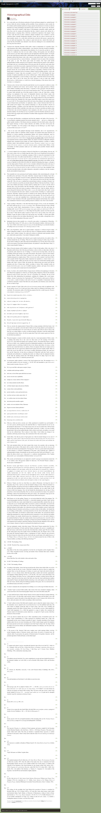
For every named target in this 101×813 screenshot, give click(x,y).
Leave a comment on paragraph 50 (56, 544)
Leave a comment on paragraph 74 (56, 704)
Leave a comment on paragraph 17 (56, 307)
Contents (66, 9)
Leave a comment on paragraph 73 (56, 700)
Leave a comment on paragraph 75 (56, 707)
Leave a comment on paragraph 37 (56, 404)
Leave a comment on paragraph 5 (56, 130)
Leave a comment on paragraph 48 (56, 526)
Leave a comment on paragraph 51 (56, 548)
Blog (72, 1)
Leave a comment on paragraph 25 (56, 367)
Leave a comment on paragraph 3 (56, 84)
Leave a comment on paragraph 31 (56, 385)
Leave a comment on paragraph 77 (56, 717)
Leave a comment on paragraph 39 (56, 410)
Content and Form (1, 1)
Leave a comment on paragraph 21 (56, 319)
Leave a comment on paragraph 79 (56, 726)
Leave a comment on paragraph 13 (56, 295)
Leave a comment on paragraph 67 (56, 668)
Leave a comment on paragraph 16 (56, 304)
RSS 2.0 (42, 801)
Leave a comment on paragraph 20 (56, 316)
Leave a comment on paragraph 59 (56, 602)
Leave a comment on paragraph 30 (56, 382)
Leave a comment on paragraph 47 (56, 482)
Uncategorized (18, 801)
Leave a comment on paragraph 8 (56, 221)
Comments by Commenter (70, 1)
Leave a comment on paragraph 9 (56, 229)
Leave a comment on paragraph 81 (56, 741)
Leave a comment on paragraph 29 (56, 379)
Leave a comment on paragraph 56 (56, 586)
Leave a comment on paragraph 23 (56, 326)
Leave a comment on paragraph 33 (56, 392)
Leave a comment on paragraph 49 (56, 541)
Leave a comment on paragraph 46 (56, 465)
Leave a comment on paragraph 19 (56, 313)
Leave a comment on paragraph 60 (56, 616)
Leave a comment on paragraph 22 (56, 322)
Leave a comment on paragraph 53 (56, 561)
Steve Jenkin (13, 18)
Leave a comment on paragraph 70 (56, 682)
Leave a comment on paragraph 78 (56, 723)
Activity (84, 9)
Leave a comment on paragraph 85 (56, 758)
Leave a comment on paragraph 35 (56, 398)
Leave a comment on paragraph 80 (56, 738)
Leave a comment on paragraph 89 (56, 787)
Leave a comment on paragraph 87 (56, 776)
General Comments (65, 1)
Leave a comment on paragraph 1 (56, 22)
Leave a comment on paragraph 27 (56, 373)
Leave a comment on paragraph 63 (56, 644)
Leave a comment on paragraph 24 (56, 360)
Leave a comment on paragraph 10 (56, 238)
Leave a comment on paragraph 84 (56, 755)
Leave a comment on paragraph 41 (56, 416)
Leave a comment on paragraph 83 (56, 750)
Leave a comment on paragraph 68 (56, 674)
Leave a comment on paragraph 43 (56, 422)
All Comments (67, 1)
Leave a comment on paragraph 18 (56, 310)
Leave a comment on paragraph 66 (56, 665)
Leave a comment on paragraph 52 (56, 556)
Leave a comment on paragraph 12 (56, 286)
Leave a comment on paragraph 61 (56, 630)
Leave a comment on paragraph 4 (56, 118)
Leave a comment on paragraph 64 (56, 653)
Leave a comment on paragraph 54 (56, 564)
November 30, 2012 (13, 19)
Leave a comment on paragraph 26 (56, 370)
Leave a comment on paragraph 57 (56, 589)
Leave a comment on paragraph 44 (56, 436)
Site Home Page (63, 1)
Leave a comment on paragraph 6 (56, 151)
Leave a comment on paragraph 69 (56, 677)
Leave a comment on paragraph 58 (56, 594)
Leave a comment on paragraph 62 (56, 638)
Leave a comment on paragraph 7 (56, 203)
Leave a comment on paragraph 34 (56, 395)
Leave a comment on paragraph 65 (56, 656)
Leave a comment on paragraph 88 (56, 784)
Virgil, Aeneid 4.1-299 (9, 4)
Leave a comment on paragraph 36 (56, 401)
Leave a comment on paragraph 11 (56, 270)
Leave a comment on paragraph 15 (56, 301)
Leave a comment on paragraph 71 (56, 685)
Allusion (60, 1)
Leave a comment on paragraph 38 (56, 407)
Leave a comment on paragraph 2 (56, 46)
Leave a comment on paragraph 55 (56, 567)
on (70, 12)
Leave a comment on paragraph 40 (56, 413)
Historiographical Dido (18, 14)
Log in (98, 6)
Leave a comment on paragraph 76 (56, 714)
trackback (13, 802)
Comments (74, 9)
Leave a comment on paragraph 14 (56, 298)
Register (93, 6)
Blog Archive (75, 1)
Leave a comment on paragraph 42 (56, 419)
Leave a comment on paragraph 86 (56, 773)
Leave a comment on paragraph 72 (56, 697)
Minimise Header (100, 1)
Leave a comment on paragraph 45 (56, 458)
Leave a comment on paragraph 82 (56, 747)
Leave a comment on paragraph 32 (56, 388)
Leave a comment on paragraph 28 (56, 376)
